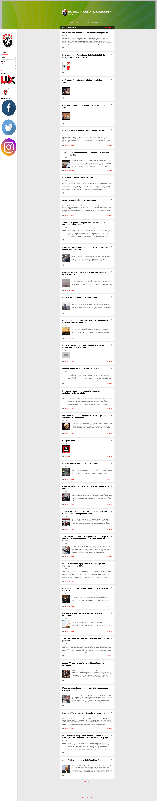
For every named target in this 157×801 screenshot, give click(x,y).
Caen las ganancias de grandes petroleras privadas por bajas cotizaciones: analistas (85, 321)
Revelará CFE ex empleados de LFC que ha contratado (84, 130)
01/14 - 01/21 (5, 66)
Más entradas (87, 781)
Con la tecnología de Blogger (88, 797)
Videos (102, 22)
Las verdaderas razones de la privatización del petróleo (85, 33)
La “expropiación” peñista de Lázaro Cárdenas (81, 463)
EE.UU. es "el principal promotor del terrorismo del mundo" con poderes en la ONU (83, 346)
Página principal (85, 22)
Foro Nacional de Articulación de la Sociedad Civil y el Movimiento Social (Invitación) (84, 56)
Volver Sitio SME (74, 22)
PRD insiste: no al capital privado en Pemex (80, 297)
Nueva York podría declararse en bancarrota (80, 368)
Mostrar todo (109, 27)
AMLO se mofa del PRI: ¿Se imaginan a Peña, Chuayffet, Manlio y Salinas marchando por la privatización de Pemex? (85, 538)
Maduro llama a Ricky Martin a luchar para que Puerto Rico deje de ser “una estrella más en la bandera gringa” (85, 736)
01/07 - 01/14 (5, 68)
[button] (111, 33)
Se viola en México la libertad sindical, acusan (81, 178)
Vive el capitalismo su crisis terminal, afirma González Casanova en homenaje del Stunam (85, 512)
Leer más (109, 48)
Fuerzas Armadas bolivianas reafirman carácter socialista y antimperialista (82, 392)
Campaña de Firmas (70, 440)
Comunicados (95, 22)
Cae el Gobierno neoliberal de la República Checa (82, 760)
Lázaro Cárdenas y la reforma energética (79, 200)
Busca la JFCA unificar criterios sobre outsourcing (83, 713)
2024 (2, 63)
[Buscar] (113, 3)
